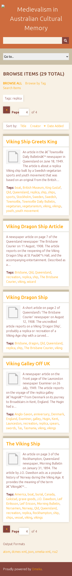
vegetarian (13, 206)
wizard (31, 281)
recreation (13, 277)
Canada (50, 494)
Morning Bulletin (48, 503)
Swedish (50, 197)
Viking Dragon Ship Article (34, 226)
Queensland (20, 192)
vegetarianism (31, 206)
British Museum (33, 187)
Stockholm (24, 197)
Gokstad (11, 499)
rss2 (55, 551)
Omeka (37, 569)
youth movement (27, 210)
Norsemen (13, 508)
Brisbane (21, 272)
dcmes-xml (19, 551)
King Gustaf (53, 187)
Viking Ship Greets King (31, 141)
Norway (27, 508)
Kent (55, 419)
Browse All (12, 83)
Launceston (14, 423)
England (11, 419)
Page (15, 112)
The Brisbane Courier (38, 348)
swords (11, 428)
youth (10, 210)
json (31, 551)
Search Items (12, 88)
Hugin (46, 419)
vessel (19, 517)
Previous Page (6, 109)
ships (51, 192)
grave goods (27, 499)
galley (37, 419)
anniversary (42, 414)
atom (6, 551)
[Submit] (65, 40)
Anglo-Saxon (23, 414)
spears (54, 423)
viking (47, 206)
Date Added (55, 126)
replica (34, 192)
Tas (19, 428)
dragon (33, 343)
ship (43, 192)
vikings (56, 206)
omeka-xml (42, 551)
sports (10, 197)
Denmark (57, 414)
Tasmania (30, 428)
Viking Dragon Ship (27, 297)
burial (39, 494)
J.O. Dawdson (46, 499)
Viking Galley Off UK (28, 363)
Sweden (37, 197)
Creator (36, 126)
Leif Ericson (27, 503)
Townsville (13, 201)
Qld (8, 192)
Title (23, 126)
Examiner (25, 419)
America (20, 494)
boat (18, 187)
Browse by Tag (35, 83)
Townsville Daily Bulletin (38, 201)
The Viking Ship (23, 443)
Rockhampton (42, 513)
